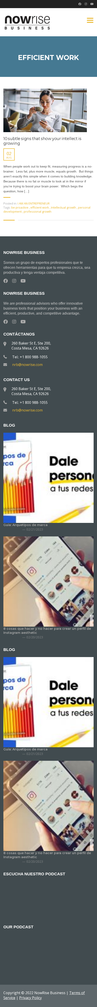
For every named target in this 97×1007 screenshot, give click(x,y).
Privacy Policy (30, 997)
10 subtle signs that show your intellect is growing (42, 141)
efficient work (40, 207)
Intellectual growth (64, 207)
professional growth (37, 211)
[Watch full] (45, 110)
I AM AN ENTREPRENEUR (34, 203)
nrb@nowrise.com (27, 364)
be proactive (20, 207)
